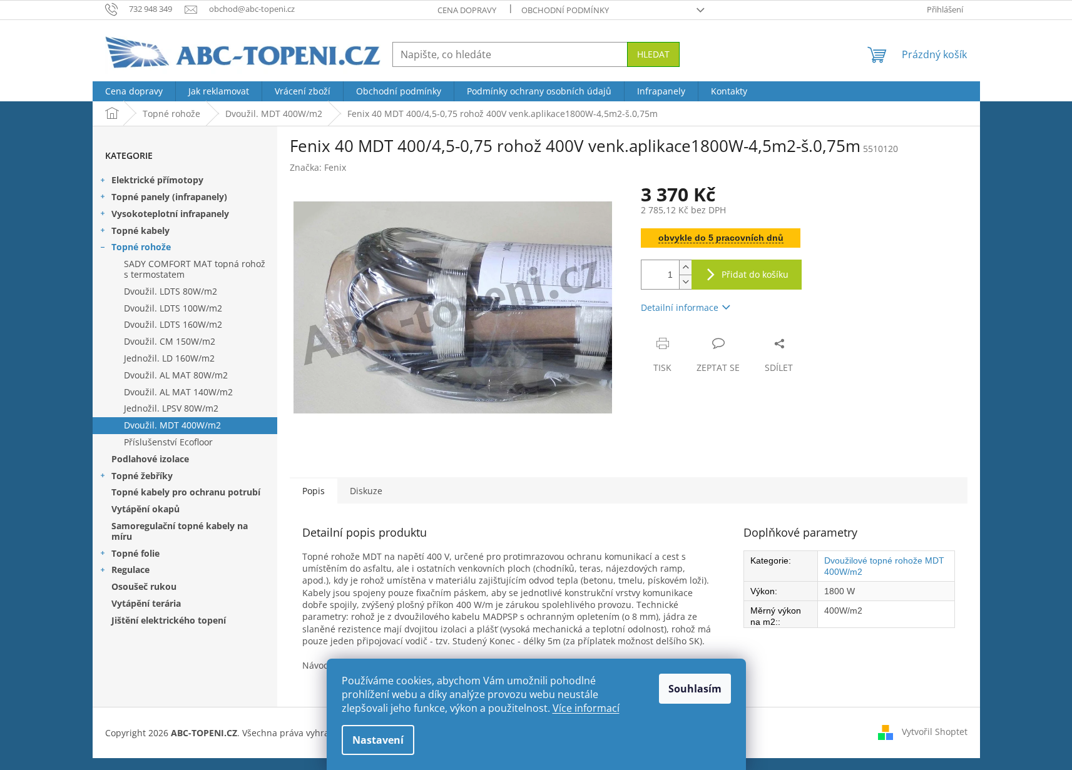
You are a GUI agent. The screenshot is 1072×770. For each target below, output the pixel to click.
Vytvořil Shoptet (934, 731)
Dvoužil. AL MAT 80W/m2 (176, 375)
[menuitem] (134, 91)
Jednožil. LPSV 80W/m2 (171, 408)
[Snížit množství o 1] (685, 282)
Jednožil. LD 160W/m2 (169, 358)
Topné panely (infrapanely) (169, 197)
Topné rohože (141, 247)
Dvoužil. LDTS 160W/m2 (173, 324)
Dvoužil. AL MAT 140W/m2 (178, 392)
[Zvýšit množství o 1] (685, 267)
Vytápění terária (146, 603)
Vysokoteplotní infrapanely (170, 214)
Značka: (318, 167)
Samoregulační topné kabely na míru (179, 531)
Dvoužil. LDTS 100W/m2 (173, 308)
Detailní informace (679, 307)
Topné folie (135, 553)
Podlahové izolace (150, 459)
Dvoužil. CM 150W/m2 (169, 341)
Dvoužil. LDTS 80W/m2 (170, 291)
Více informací (586, 708)
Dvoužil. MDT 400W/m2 (172, 425)
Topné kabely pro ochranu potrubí (185, 492)
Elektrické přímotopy (157, 180)
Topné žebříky (142, 476)
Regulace (130, 569)
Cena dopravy (466, 10)
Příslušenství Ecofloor (168, 442)
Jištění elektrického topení (168, 620)
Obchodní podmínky (565, 10)
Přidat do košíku (755, 274)
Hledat (653, 54)
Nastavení (378, 740)
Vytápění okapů (145, 509)
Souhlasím (695, 689)
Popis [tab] (313, 491)
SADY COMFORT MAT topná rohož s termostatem (194, 269)
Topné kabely (140, 230)
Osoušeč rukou (143, 586)
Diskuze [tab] (366, 491)
